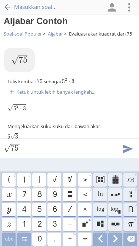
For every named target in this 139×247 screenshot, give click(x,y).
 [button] (8, 209)
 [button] (100, 209)
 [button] (100, 224)
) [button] (26, 179)
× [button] (85, 209)
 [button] (131, 179)
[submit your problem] (127, 148)
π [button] (131, 223)
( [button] (11, 179)
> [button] (87, 179)
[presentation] (19, 60)
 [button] (8, 224)
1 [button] (24, 224)
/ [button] (69, 209)
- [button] (71, 223)
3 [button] (54, 224)
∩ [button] (132, 208)
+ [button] (71, 238)
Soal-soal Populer (23, 33)
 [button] (115, 224)
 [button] (8, 194)
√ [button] (54, 180)
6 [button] (54, 209)
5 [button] (39, 209)
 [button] (115, 239)
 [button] (115, 194)
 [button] (86, 223)
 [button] (71, 193)
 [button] (100, 180)
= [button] (84, 239)
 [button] (24, 239)
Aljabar (55, 33)
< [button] (87, 193)
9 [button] (54, 194)
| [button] (39, 180)
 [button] (8, 239)
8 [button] (39, 194)
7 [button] (24, 194)
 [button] (115, 209)
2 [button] (39, 224)
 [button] (130, 239)
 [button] (100, 239)
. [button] (56, 238)
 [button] (69, 180)
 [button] (132, 194)
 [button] (100, 194)
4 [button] (23, 209)
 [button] (115, 180)
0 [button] (39, 239)
